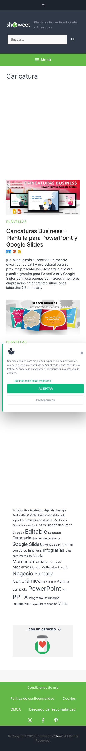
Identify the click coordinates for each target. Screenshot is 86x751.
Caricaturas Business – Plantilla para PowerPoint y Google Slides (41, 238)
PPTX (20, 596)
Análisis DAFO (21, 515)
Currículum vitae (22, 525)
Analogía (61, 510)
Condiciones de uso (43, 687)
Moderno (21, 567)
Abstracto (36, 510)
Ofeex (58, 736)
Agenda (49, 510)
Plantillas (16, 222)
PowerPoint (44, 588)
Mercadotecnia (28, 561)
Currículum (60, 520)
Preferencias (45, 400)
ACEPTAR (46, 388)
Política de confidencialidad (32, 698)
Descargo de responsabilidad (52, 709)
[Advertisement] (43, 128)
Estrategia (22, 538)
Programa (36, 598)
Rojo (34, 603)
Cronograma (33, 520)
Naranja (63, 567)
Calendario (45, 515)
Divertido (18, 532)
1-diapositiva (21, 510)
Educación (54, 532)
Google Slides (27, 544)
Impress (35, 550)
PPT (64, 589)
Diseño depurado (59, 525)
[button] (82, 353)
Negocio (23, 573)
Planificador (49, 581)
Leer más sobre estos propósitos (32, 380)
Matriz (38, 555)
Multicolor (49, 567)
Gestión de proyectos (46, 538)
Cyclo (35, 525)
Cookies (69, 698)
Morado (35, 567)
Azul (33, 515)
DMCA (16, 709)
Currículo (48, 520)
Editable (36, 531)
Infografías (53, 550)
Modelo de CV (54, 562)
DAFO (42, 525)
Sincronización (47, 603)
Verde (63, 604)
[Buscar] (73, 39)
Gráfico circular (52, 544)
